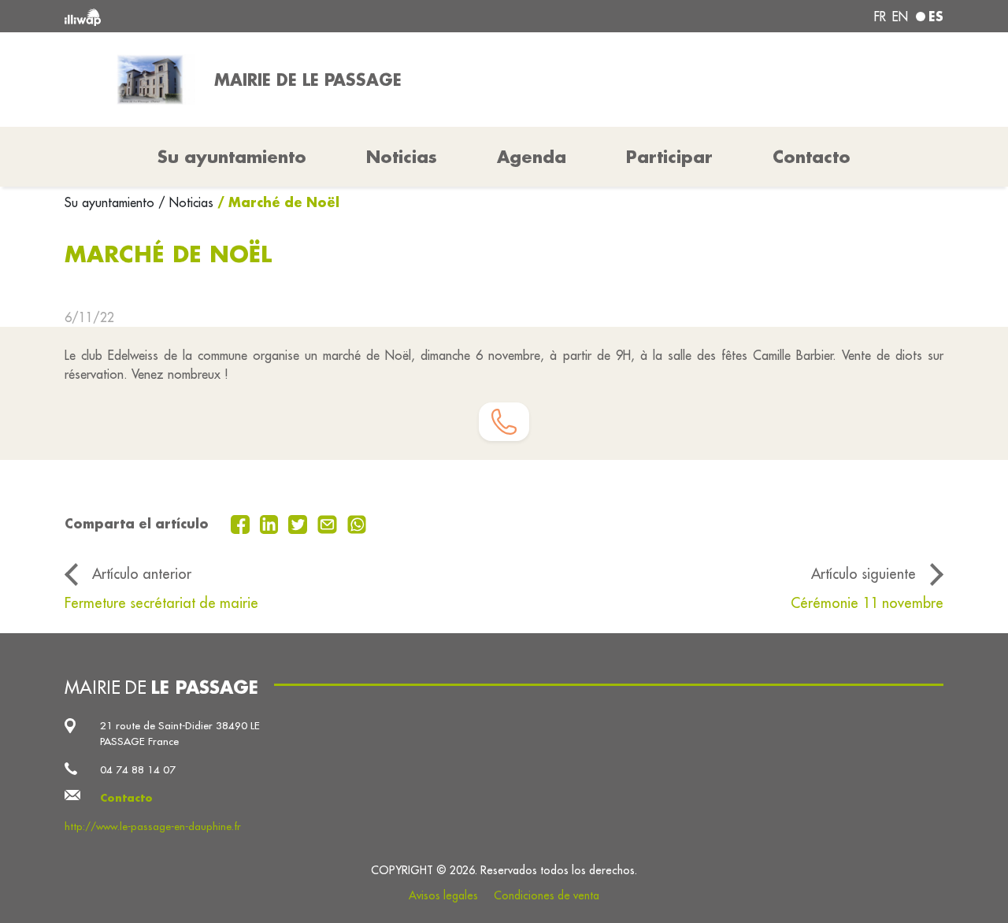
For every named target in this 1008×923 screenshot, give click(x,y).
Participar (669, 157)
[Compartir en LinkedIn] (271, 523)
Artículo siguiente (863, 574)
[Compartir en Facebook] (242, 523)
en (900, 16)
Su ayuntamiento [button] (232, 157)
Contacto (811, 157)
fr (880, 16)
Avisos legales (443, 895)
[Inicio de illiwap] (242, 16)
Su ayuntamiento (111, 202)
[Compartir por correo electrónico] (329, 523)
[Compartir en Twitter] (299, 523)
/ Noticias (185, 202)
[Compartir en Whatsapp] (357, 523)
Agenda (531, 157)
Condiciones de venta (546, 895)
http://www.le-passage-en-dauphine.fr (153, 826)
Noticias (401, 157)
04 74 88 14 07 (138, 770)
